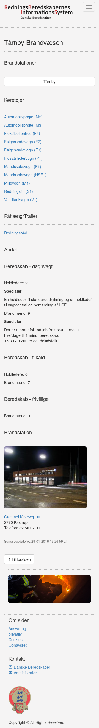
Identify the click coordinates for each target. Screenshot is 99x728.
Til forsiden (21, 559)
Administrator (25, 672)
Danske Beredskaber (32, 667)
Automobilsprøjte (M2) (23, 116)
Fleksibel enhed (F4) (22, 133)
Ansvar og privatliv (17, 631)
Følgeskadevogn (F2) (23, 141)
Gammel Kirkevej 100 (23, 516)
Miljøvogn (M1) (17, 183)
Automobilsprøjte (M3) (23, 125)
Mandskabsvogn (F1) (22, 166)
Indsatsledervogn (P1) (23, 158)
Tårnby (49, 81)
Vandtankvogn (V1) (20, 199)
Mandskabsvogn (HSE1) (25, 174)
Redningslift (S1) (18, 191)
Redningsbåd (15, 233)
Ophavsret (18, 645)
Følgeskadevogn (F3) (23, 150)
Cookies (16, 639)
